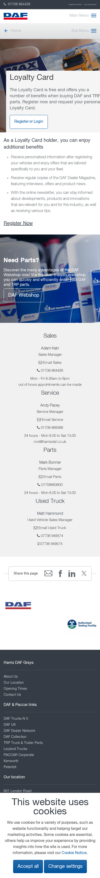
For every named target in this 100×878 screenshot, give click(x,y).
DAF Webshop (23, 295)
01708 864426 (18, 4)
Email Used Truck (52, 528)
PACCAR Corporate (19, 755)
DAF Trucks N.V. (16, 718)
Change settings (65, 866)
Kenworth (11, 761)
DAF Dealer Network (19, 731)
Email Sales (52, 362)
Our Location (14, 682)
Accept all (28, 866)
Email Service (52, 420)
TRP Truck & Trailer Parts (23, 743)
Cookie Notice (74, 853)
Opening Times (15, 688)
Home (15, 31)
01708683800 (52, 485)
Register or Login (28, 122)
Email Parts (52, 477)
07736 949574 (52, 536)
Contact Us (12, 694)
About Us (11, 676)
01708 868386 (52, 428)
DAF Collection (90, 4)
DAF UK (10, 725)
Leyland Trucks (15, 749)
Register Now (18, 223)
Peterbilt (10, 767)
